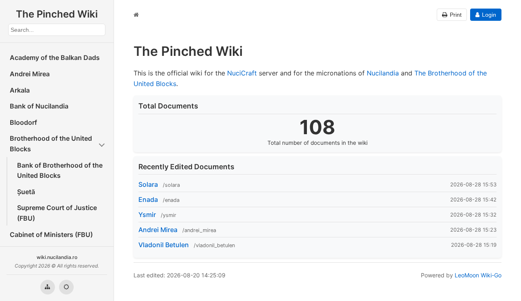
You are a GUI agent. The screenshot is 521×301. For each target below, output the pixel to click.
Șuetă (26, 192)
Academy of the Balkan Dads (55, 57)
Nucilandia (383, 73)
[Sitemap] (47, 287)
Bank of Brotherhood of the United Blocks (60, 170)
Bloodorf (23, 122)
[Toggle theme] (66, 287)
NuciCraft (242, 73)
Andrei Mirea (30, 74)
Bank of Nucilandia (39, 106)
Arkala (20, 90)
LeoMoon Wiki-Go (478, 275)
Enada (148, 199)
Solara (148, 184)
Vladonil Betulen (163, 245)
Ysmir (147, 214)
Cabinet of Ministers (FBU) (51, 234)
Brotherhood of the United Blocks (51, 143)
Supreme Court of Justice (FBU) (57, 213)
